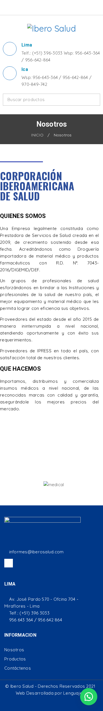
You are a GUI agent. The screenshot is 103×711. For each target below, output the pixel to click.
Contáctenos (17, 668)
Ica (24, 69)
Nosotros (14, 649)
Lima (26, 45)
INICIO (37, 135)
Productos (15, 659)
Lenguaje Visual (79, 693)
